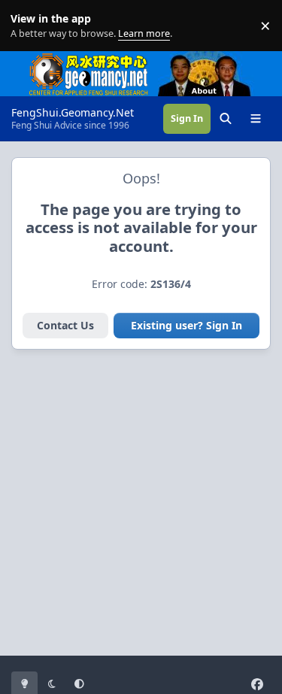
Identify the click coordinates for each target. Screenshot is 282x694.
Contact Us (65, 325)
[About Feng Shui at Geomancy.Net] (218, 59)
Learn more (29, 26)
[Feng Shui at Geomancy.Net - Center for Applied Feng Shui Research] (89, 59)
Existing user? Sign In (186, 325)
